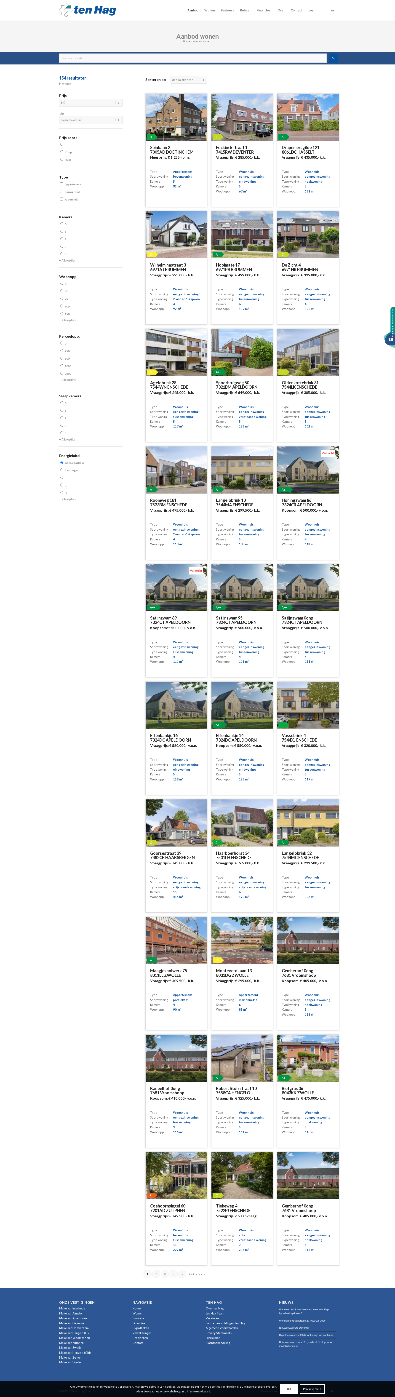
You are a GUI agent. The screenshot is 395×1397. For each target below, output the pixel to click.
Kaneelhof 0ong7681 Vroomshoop (167, 1090)
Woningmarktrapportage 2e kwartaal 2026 (302, 1320)
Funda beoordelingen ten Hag (225, 1323)
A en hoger (71, 470)
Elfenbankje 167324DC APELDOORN (170, 738)
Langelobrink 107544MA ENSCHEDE (235, 502)
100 (67, 306)
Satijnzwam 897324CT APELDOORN (170, 620)
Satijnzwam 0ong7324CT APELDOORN (302, 620)
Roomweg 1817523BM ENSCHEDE (168, 502)
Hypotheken (141, 1328)
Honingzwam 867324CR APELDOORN (302, 502)
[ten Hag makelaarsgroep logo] (87, 10)
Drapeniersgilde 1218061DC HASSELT (300, 150)
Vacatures (212, 1318)
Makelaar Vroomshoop (74, 1338)
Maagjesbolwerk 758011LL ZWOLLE (168, 973)
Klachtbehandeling (218, 1343)
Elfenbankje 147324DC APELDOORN (236, 738)
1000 (68, 366)
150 (67, 314)
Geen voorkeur (74, 463)
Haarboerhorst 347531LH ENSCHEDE (234, 855)
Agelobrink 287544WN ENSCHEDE (169, 385)
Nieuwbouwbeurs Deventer (294, 1327)
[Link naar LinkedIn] (332, 10)
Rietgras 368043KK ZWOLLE (298, 1090)
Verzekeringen (142, 1333)
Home (137, 1308)
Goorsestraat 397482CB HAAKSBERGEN (172, 855)
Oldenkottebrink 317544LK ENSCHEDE (300, 385)
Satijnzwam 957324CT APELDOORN (236, 620)
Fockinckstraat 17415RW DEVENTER (235, 150)
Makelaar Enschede (72, 1308)
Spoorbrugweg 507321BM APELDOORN (236, 385)
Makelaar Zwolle (70, 1347)
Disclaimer (213, 1338)
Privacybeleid (312, 1388)
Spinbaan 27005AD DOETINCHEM (172, 150)
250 (67, 351)
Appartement (72, 184)
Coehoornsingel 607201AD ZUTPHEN (167, 1208)
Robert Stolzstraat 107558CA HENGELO (236, 1090)
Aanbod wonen (197, 36)
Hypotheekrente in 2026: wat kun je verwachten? (306, 1335)
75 (66, 299)
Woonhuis (71, 199)
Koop (68, 152)
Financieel (139, 1323)
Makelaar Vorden (70, 1362)
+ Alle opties (67, 260)
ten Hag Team (215, 1313)
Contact (138, 1343)
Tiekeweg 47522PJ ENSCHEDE (233, 1208)
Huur (68, 159)
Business (138, 1318)
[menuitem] (192, 10)
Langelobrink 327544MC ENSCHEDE (300, 855)
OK (289, 1388)
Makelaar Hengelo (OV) (75, 1333)
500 (67, 358)
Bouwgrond (72, 192)
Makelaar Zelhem (70, 1357)
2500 (68, 373)
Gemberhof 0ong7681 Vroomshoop (299, 973)
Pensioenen (140, 1338)
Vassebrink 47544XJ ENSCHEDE (299, 738)
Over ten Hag (215, 1308)
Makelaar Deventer (72, 1323)
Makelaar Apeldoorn (73, 1318)
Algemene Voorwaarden (222, 1328)
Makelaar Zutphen (71, 1343)
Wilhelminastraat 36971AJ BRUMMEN (168, 267)
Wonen (137, 1313)
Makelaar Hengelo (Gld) (75, 1352)
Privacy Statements (219, 1333)
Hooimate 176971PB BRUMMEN (234, 267)
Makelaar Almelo (70, 1313)
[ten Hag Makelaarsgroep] (389, 346)
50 (66, 291)
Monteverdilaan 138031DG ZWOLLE (234, 973)
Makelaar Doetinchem (74, 1328)
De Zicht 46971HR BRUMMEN (300, 267)
